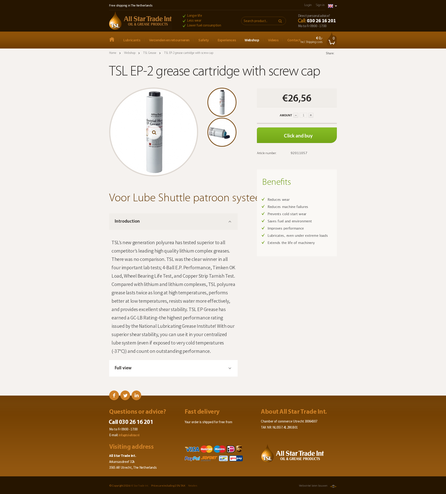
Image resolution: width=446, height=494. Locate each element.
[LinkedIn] (136, 395)
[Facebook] (114, 395)
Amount (275, 115)
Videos (273, 40)
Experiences (227, 40)
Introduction (127, 221)
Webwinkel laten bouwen (313, 485)
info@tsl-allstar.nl (129, 435)
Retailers (192, 485)
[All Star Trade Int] (114, 40)
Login (308, 5)
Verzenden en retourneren (169, 40)
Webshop (252, 40)
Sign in (320, 5)
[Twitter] (125, 395)
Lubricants (131, 40)
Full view (123, 368)
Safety (203, 40)
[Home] (140, 21)
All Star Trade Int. (139, 485)
